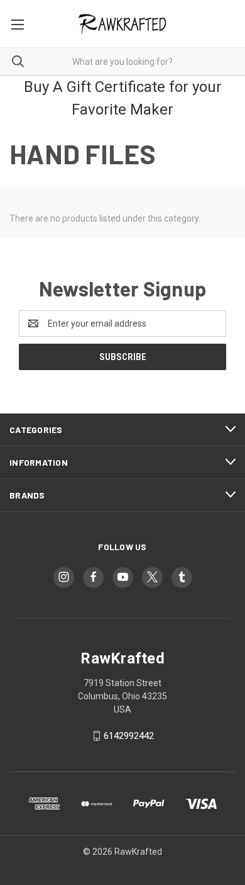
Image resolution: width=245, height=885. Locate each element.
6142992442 (129, 735)
